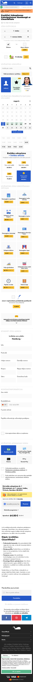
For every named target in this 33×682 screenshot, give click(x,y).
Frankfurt (11, 646)
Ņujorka (28, 650)
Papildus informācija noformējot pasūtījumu (15, 418)
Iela (2, 345)
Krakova (21, 646)
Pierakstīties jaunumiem (10, 588)
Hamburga (26, 644)
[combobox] (4, 405)
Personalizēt (13, 667)
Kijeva (4, 650)
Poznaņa (13, 648)
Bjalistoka (28, 648)
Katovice (18, 648)
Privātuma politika (6, 667)
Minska (11, 650)
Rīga (7, 650)
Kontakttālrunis (5, 401)
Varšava (16, 646)
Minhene (6, 646)
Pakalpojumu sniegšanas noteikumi (15, 470)
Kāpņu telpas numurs (24, 369)
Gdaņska (4, 648)
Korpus (3, 369)
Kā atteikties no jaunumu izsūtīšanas (16, 604)
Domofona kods (22, 376)
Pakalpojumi (5, 635)
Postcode (4, 353)
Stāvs (2, 376)
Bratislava (23, 650)
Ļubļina (23, 648)
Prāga (15, 650)
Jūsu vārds (4, 392)
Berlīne (20, 644)
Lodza (9, 648)
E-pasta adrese (6, 410)
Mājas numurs (5, 360)
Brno (19, 650)
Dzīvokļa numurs (22, 360)
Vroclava (26, 646)
